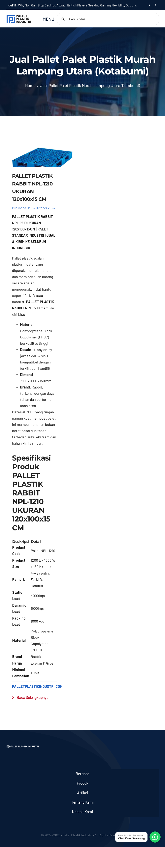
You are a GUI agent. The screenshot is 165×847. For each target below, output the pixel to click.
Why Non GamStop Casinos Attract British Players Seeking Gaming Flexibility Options (72, 5)
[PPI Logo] (19, 16)
